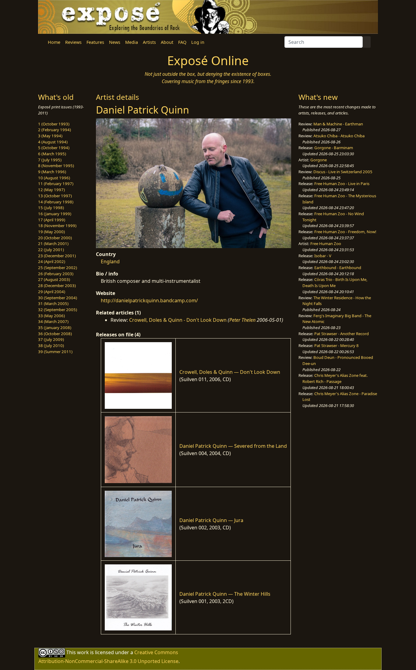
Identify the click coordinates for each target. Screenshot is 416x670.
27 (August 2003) (54, 279)
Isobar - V (322, 255)
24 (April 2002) (51, 261)
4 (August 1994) (53, 142)
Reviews (73, 42)
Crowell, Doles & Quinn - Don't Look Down (178, 320)
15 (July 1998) (51, 207)
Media (131, 42)
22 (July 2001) (51, 249)
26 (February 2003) (55, 273)
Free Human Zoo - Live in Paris (341, 183)
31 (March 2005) (53, 303)
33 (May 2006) (51, 315)
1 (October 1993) (53, 124)
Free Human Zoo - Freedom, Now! (345, 231)
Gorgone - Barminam (333, 147)
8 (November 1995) (56, 165)
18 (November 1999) (57, 225)
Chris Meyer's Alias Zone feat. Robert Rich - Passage (335, 378)
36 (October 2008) (55, 333)
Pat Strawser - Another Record (341, 333)
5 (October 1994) (53, 147)
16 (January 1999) (54, 213)
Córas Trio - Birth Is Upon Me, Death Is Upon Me (335, 282)
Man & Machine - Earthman (338, 124)
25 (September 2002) (57, 267)
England (110, 261)
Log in (197, 42)
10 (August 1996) (54, 178)
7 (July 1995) (50, 160)
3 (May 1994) (50, 136)
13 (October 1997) (55, 195)
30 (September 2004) (57, 297)
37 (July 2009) (51, 339)
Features (95, 42)
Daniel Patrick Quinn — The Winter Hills (224, 594)
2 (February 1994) (54, 129)
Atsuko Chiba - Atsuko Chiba (339, 136)
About (167, 42)
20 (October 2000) (55, 237)
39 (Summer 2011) (55, 351)
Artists (149, 42)
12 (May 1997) (51, 189)
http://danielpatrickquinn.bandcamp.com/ (149, 300)
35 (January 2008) (54, 327)
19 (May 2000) (51, 231)
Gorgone (318, 160)
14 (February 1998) (55, 202)
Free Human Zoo (325, 243)
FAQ (182, 42)
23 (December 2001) (57, 255)
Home (54, 42)
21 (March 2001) (53, 243)
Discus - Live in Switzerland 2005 (342, 171)
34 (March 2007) (53, 321)
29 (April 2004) (51, 291)
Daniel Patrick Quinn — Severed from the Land (233, 446)
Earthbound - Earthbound (337, 267)
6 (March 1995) (52, 153)
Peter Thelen (242, 320)
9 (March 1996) (52, 171)
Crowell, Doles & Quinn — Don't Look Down (229, 372)
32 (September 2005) (57, 309)
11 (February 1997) (55, 183)
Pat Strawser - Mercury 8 (336, 345)
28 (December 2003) (57, 285)
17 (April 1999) (51, 220)
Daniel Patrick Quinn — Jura (211, 520)
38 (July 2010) (51, 345)
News (114, 42)
